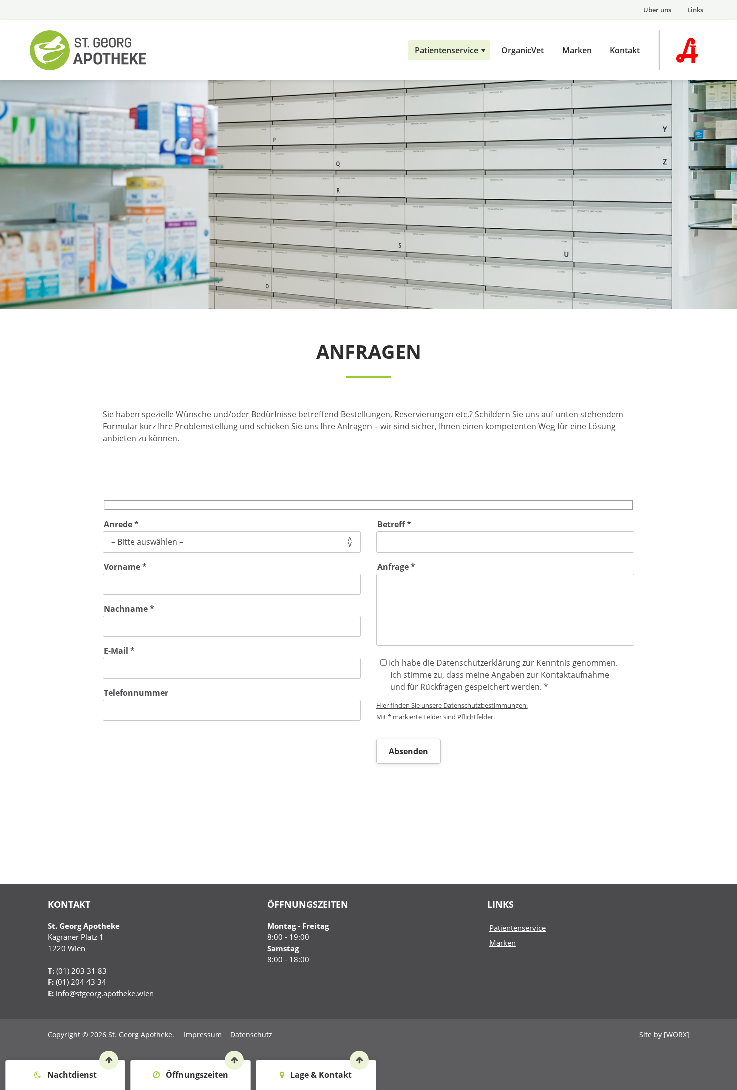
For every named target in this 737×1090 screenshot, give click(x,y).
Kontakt (625, 50)
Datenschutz (251, 1034)
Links (695, 9)
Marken (577, 50)
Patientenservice (446, 50)
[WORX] (676, 1034)
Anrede (121, 524)
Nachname (129, 608)
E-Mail (119, 650)
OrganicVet (522, 50)
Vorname (125, 566)
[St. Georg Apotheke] (110, 50)
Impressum (202, 1034)
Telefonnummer (136, 692)
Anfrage (396, 566)
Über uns (657, 9)
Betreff (394, 524)
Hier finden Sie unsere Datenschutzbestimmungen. (452, 705)
